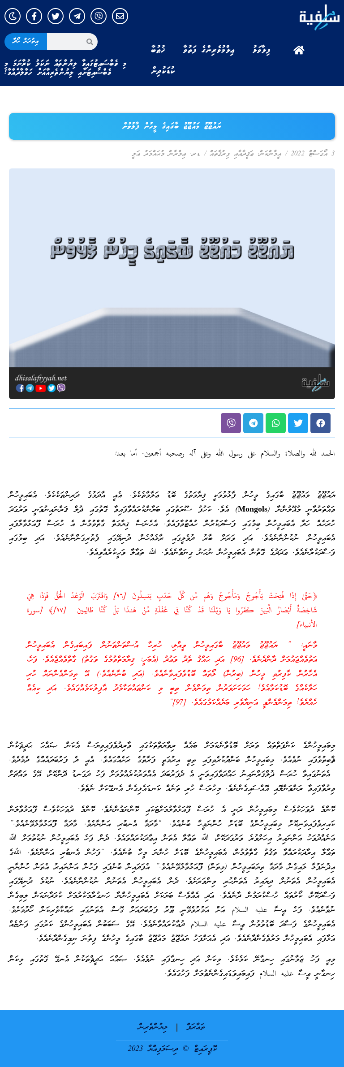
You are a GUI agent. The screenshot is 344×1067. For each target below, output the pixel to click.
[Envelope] (120, 16)
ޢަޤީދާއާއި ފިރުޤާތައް (232, 154)
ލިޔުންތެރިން (153, 1027)
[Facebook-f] (34, 16)
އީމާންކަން (270, 154)
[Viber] (98, 16)
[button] (320, 423)
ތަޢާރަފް (195, 1027)
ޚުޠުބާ (158, 50)
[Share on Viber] (231, 423)
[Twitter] (55, 16)
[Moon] (12, 16)
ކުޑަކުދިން (163, 71)
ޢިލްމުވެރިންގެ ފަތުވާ (209, 50)
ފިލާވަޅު (262, 50)
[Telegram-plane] (77, 16)
